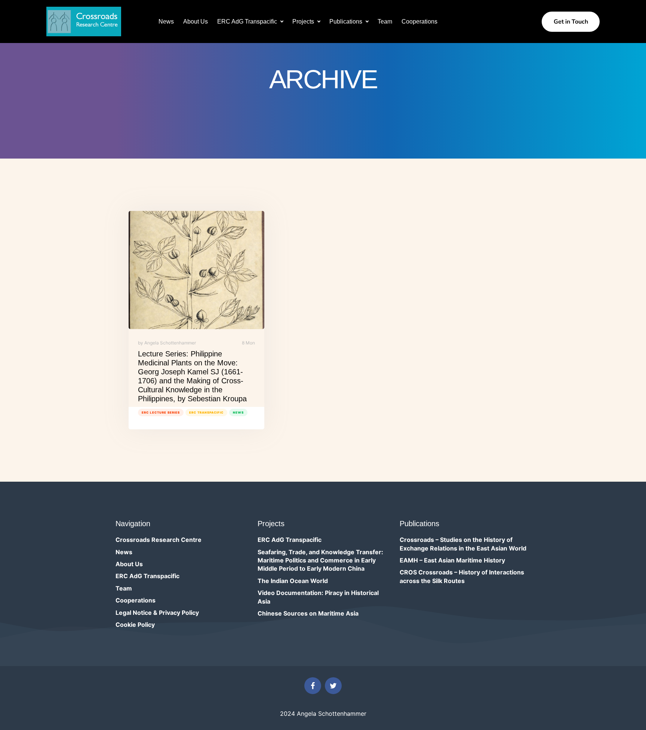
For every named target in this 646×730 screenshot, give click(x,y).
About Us (195, 22)
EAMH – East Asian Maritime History (452, 560)
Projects (303, 22)
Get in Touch (571, 22)
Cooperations (419, 22)
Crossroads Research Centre (159, 539)
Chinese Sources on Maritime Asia (308, 613)
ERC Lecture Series (161, 412)
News (166, 22)
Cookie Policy (135, 624)
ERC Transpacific (206, 412)
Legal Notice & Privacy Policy (157, 612)
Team (385, 22)
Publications (345, 22)
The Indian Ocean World (293, 581)
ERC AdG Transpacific (247, 22)
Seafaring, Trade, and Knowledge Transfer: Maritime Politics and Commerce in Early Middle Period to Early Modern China (320, 560)
